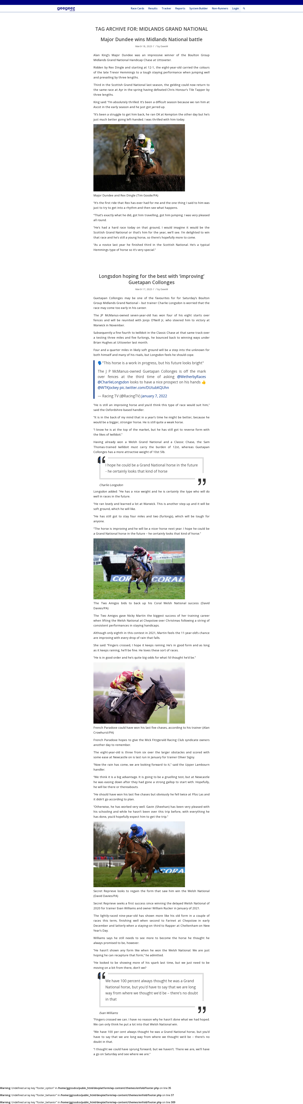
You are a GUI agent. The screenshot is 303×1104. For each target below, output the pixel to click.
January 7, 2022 (154, 396)
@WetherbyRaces (191, 376)
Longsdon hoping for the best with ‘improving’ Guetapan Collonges (151, 279)
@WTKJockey (108, 387)
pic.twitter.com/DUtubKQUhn (144, 387)
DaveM (164, 46)
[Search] (244, 8)
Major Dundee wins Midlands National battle (151, 39)
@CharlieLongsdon (113, 382)
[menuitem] (137, 8)
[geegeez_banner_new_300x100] (66, 8)
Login (235, 8)
